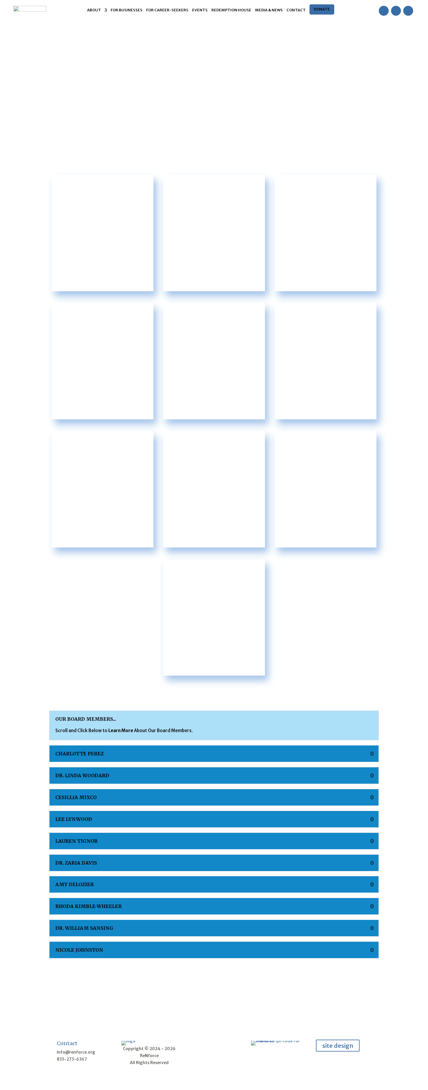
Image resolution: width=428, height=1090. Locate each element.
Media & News (269, 10)
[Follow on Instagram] (396, 11)
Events (200, 10)
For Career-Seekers (167, 10)
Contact (296, 10)
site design (337, 1045)
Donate (322, 9)
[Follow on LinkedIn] (408, 11)
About (94, 10)
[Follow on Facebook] (384, 11)
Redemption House (231, 10)
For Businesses (126, 10)
